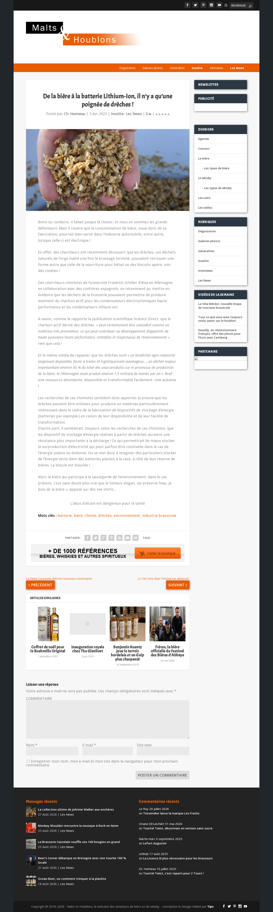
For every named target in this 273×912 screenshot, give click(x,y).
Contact (204, 148)
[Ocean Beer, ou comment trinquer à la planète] (31, 881)
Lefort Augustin (154, 843)
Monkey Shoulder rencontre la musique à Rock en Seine (78, 826)
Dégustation (127, 68)
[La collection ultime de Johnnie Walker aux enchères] (31, 812)
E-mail (89, 745)
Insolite (197, 68)
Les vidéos (208, 58)
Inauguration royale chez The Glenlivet (87, 648)
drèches (105, 515)
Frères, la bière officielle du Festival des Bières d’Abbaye (167, 650)
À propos (123, 58)
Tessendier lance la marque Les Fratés (171, 813)
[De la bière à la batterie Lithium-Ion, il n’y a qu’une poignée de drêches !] (107, 170)
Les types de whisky (218, 188)
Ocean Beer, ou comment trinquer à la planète (72, 879)
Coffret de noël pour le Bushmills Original (47, 648)
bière (78, 515)
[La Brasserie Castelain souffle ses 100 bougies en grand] (31, 844)
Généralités (177, 68)
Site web (144, 745)
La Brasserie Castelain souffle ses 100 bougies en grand (79, 842)
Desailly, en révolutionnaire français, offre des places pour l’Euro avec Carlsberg (219, 333)
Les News (237, 68)
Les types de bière (216, 168)
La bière (142, 58)
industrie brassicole (159, 515)
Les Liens (229, 58)
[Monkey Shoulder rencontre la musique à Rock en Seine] (31, 828)
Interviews (216, 68)
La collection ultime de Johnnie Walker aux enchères (76, 809)
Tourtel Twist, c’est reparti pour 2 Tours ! (173, 873)
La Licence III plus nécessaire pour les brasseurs (178, 858)
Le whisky (165, 58)
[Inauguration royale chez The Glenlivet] (88, 623)
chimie (90, 515)
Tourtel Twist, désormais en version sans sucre (177, 828)
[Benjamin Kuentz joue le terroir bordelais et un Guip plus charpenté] (127, 623)
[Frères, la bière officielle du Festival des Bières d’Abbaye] (167, 623)
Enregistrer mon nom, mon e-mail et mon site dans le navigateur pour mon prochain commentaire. (102, 763)
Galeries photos (152, 68)
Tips (210, 906)
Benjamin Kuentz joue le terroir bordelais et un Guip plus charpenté (127, 653)
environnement (127, 515)
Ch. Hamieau (74, 113)
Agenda (188, 58)
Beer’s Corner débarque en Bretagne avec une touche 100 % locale (82, 860)
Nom (31, 745)
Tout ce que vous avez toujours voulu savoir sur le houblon (220, 319)
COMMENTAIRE (39, 698)
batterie (65, 515)
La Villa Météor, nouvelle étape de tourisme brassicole (219, 305)
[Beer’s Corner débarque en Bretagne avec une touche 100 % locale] (31, 860)
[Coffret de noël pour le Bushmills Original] (48, 623)
